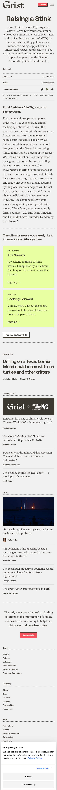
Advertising (8, 737)
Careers (6, 701)
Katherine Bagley (10, 593)
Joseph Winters (10, 581)
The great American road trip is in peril (26, 588)
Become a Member (11, 733)
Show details (43, 768)
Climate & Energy (27, 379)
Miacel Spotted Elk (11, 464)
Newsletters (8, 726)
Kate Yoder (12, 540)
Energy (6, 654)
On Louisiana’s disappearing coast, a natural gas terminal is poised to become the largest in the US (27, 552)
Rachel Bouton (9, 428)
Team (5, 694)
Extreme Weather (10, 669)
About (5, 690)
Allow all (28, 777)
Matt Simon (8, 481)
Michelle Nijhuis (10, 379)
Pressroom (7, 709)
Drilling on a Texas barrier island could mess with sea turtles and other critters (28, 366)
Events (6, 729)
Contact (6, 697)
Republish (7, 741)
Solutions (7, 662)
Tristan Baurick (9, 560)
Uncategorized (48, 82)
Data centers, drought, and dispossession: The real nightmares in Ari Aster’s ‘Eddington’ (27, 456)
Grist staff (7, 69)
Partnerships (8, 705)
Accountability (9, 665)
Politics (6, 658)
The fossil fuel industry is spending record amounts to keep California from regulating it (28, 572)
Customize (27, 784)
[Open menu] (51, 4)
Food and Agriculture (12, 673)
